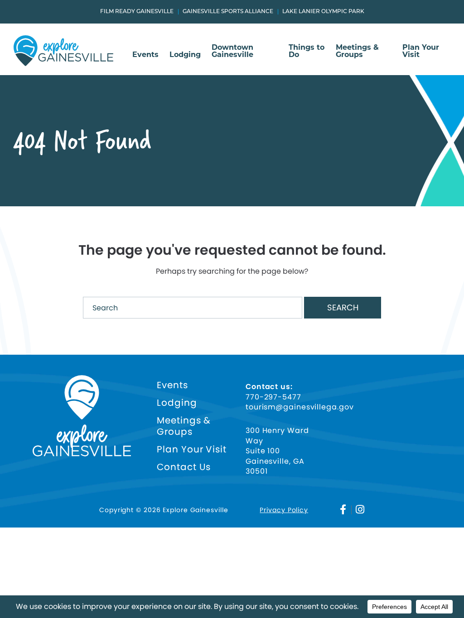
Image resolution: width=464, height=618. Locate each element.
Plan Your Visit (420, 51)
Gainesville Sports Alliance (228, 11)
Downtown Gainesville (232, 51)
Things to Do (306, 51)
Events (145, 55)
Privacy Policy (284, 510)
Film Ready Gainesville (137, 11)
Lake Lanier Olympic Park (323, 11)
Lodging (185, 55)
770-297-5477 (273, 397)
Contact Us (184, 467)
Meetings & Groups (357, 51)
